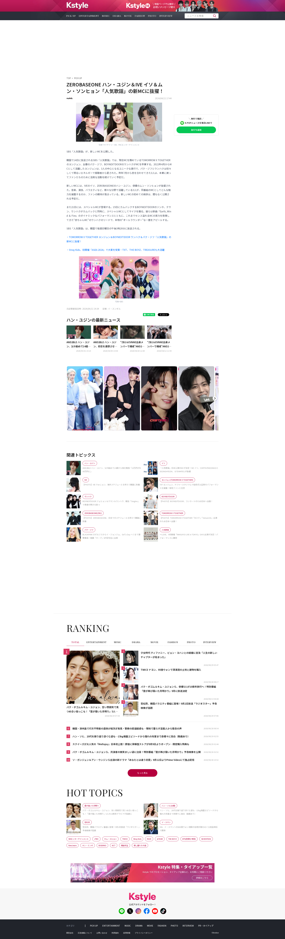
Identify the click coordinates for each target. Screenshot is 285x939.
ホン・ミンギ (87, 845)
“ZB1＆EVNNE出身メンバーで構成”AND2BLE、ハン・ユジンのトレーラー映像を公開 (132, 344)
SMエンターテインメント (78, 839)
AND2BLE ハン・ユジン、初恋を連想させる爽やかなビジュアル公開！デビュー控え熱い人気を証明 (105, 344)
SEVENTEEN (206, 839)
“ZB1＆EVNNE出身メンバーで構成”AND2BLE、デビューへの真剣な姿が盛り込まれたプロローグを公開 (159, 344)
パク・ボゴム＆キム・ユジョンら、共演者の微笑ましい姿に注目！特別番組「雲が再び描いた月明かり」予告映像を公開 (136, 752)
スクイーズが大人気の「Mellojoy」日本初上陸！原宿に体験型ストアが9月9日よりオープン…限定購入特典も (130, 744)
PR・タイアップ (205, 925)
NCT (113, 845)
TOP (68, 78)
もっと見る (142, 772)
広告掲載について (85, 933)
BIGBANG (102, 845)
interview (166, 15)
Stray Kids (137, 839)
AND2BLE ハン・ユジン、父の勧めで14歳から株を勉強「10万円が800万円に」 (78, 344)
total (75, 642)
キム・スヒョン (110, 839)
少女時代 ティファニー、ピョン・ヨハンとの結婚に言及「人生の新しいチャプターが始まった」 (179, 655)
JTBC (96, 839)
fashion (140, 15)
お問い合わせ (101, 933)
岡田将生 (124, 845)
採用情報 (126, 933)
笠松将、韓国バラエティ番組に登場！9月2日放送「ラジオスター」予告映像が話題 (179, 706)
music (106, 15)
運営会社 (69, 933)
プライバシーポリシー (144, 933)
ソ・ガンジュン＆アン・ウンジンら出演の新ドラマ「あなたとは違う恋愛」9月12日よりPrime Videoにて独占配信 (133, 760)
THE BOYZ (172, 839)
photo (152, 15)
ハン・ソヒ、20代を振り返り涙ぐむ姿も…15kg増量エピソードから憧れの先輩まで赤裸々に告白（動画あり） (131, 736)
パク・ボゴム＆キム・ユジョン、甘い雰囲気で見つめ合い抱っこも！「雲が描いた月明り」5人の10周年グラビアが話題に (92, 709)
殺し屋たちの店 (140, 845)
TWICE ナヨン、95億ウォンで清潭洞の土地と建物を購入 (171, 669)
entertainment (89, 15)
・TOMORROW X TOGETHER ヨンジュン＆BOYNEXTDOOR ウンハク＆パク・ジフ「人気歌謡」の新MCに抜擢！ (118, 239)
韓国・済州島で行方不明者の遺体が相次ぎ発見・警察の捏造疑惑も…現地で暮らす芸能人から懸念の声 (127, 728)
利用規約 (115, 933)
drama (117, 15)
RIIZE (149, 839)
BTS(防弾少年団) (189, 839)
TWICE (125, 839)
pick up (71, 15)
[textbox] (201, 15)
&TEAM (160, 839)
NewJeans (72, 845)
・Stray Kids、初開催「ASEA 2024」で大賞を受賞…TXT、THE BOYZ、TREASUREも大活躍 (115, 250)
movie (128, 15)
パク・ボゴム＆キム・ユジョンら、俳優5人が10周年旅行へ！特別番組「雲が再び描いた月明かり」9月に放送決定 (178, 689)
